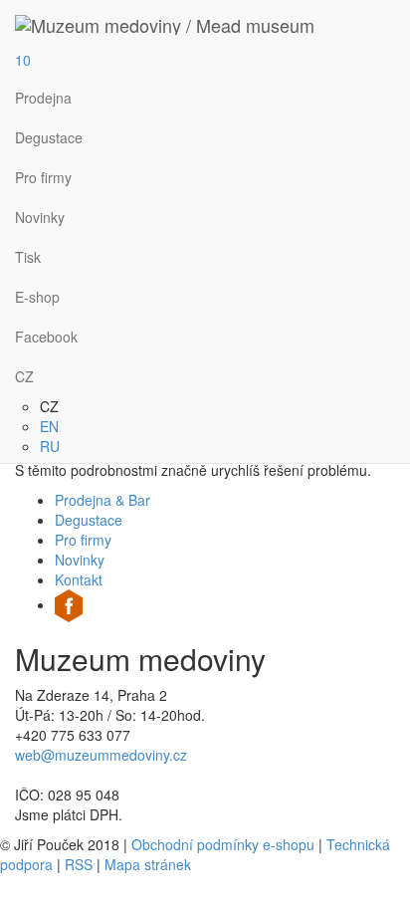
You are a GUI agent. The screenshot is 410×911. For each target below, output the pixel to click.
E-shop (37, 297)
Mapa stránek (147, 864)
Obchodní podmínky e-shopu (222, 844)
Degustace (49, 137)
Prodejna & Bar (102, 500)
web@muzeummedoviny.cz (101, 755)
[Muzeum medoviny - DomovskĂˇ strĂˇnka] (164, 25)
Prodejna (43, 98)
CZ (24, 376)
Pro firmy (43, 177)
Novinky (40, 217)
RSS (79, 864)
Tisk (28, 257)
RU (50, 446)
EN (49, 426)
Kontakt (78, 579)
